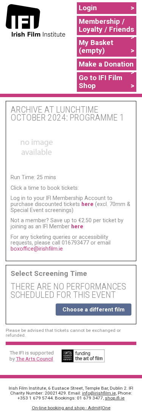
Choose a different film (93, 309)
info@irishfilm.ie (99, 393)
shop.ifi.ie (115, 398)
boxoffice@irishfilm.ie (37, 249)
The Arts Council (34, 359)
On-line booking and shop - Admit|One (71, 407)
